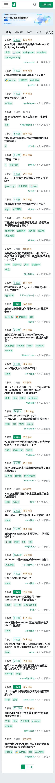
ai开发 (17, 604)
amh (7, 373)
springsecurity (12, 57)
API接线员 (29, 546)
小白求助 (13, 164)
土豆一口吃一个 (27, 295)
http (15, 398)
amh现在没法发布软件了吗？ (20, 368)
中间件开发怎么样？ (15, 98)
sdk (30, 541)
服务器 (32, 230)
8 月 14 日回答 (44, 699)
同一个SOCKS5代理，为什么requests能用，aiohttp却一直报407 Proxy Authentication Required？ (27, 390)
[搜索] (34, 4)
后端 (7, 52)
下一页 (29, 766)
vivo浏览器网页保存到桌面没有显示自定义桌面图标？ (26, 495)
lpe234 (31, 84)
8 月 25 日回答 (44, 274)
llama (30, 345)
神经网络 (34, 80)
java (18, 52)
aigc (7, 209)
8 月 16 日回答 (44, 630)
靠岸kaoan (29, 730)
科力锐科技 (29, 274)
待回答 (19, 32)
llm (7, 124)
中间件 (8, 103)
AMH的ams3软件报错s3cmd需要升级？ (27, 515)
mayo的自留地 (27, 678)
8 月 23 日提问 (44, 402)
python (12, 80)
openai (8, 350)
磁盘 (7, 269)
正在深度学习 (28, 564)
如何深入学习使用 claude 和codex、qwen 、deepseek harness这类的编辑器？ (26, 337)
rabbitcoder (28, 699)
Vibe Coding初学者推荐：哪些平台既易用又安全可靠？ (26, 714)
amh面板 (30, 373)
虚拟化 (41, 230)
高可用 (8, 475)
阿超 (32, 609)
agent (8, 604)
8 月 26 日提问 (44, 124)
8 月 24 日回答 (44, 295)
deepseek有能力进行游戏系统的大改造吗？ (26, 179)
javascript (10, 186)
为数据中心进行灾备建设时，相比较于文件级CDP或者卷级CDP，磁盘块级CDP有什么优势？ (27, 256)
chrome (23, 316)
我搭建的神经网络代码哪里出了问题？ (25, 75)
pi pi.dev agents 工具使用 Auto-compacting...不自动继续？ (22, 598)
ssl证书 (9, 316)
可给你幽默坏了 (27, 124)
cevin (32, 652)
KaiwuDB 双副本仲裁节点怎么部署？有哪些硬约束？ (27, 469)
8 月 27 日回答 (44, 103)
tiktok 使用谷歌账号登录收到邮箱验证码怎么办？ (26, 693)
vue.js (30, 423)
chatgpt (40, 345)
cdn (31, 316)
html (21, 423)
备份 (7, 264)
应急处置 (9, 235)
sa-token (41, 52)
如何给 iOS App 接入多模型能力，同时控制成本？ (26, 535)
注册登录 (46, 4)
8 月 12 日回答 (44, 678)
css (14, 423)
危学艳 (31, 146)
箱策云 (31, 321)
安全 (18, 673)
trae (7, 652)
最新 (8, 32)
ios (9, 541)
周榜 (29, 32)
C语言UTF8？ (12, 159)
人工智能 (22, 186)
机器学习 (23, 80)
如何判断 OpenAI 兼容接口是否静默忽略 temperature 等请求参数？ (26, 745)
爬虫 (7, 398)
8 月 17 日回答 (44, 609)
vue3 (7, 449)
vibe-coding (30, 604)
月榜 (38, 32)
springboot (28, 52)
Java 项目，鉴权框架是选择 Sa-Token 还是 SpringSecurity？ (26, 46)
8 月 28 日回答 (44, 62)
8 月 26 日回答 (44, 146)
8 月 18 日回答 (44, 546)
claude (20, 345)
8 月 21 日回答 (44, 454)
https (22, 398)
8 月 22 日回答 (44, 428)
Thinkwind (29, 428)
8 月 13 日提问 (44, 756)
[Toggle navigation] (6, 5)
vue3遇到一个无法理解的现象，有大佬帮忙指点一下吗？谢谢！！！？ (27, 443)
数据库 (18, 475)
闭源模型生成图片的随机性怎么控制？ (25, 204)
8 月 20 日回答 (44, 480)
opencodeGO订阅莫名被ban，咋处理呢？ (25, 118)
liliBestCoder (28, 355)
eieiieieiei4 (29, 62)
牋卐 (32, 501)
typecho (9, 295)
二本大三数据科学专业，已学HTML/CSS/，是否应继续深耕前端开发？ (27, 417)
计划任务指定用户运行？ (17, 578)
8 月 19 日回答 (44, 520)
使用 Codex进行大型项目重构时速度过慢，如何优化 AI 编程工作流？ (25, 667)
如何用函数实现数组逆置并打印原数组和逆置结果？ (26, 139)
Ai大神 (31, 190)
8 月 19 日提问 (44, 501)
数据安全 (36, 264)
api (30, 751)
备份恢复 (21, 230)
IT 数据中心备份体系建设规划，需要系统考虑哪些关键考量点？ (26, 224)
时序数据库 (29, 475)
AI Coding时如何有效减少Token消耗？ (26, 559)
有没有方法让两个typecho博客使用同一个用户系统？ (26, 288)
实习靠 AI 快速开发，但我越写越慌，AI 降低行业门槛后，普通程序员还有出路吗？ (27, 645)
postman (32, 398)
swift (16, 541)
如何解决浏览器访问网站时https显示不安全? (26, 310)
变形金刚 (30, 402)
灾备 (26, 264)
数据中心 (9, 230)
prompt (36, 721)
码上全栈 (30, 454)
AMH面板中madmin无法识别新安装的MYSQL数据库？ (26, 624)
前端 (7, 423)
